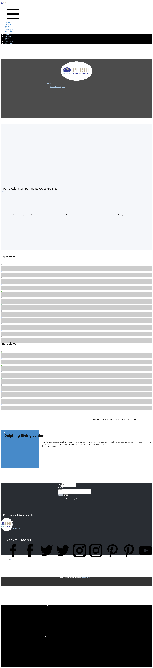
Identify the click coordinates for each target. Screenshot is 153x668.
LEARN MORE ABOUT (50, 446)
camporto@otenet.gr (14, 528)
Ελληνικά (50, 83)
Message (60, 488)
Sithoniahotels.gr (86, 577)
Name (59, 484)
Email (59, 486)
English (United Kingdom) (57, 87)
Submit (60, 495)
